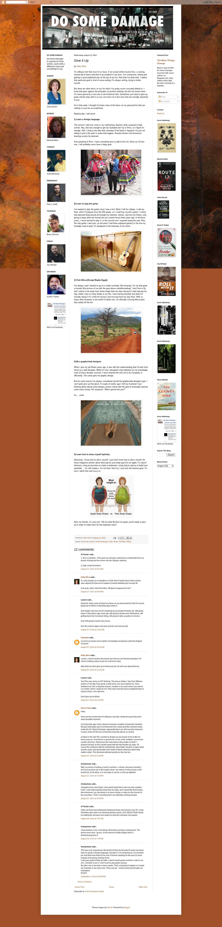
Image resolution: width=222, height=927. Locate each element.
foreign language (101, 541)
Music (116, 541)
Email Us (160, 113)
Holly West (81, 66)
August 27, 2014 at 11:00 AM (92, 670)
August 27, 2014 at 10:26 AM (92, 630)
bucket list (84, 541)
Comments (165, 101)
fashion (92, 541)
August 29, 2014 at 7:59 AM (92, 839)
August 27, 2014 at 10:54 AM (92, 647)
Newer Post (79, 887)
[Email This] (119, 538)
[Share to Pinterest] (130, 538)
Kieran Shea (86, 708)
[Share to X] (125, 538)
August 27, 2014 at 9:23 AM (92, 569)
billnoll (109, 907)
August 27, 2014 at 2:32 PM (92, 700)
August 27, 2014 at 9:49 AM (92, 592)
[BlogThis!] (122, 538)
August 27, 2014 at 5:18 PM (92, 776)
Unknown (85, 638)
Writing (128, 541)
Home (111, 887)
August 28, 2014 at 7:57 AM (92, 819)
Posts (163, 97)
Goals (110, 541)
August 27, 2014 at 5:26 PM (92, 798)
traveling (122, 541)
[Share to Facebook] (127, 538)
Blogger (127, 907)
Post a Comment (84, 882)
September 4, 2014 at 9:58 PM (93, 876)
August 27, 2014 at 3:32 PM (92, 756)
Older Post (143, 887)
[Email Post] (114, 538)
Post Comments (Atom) (94, 891)
